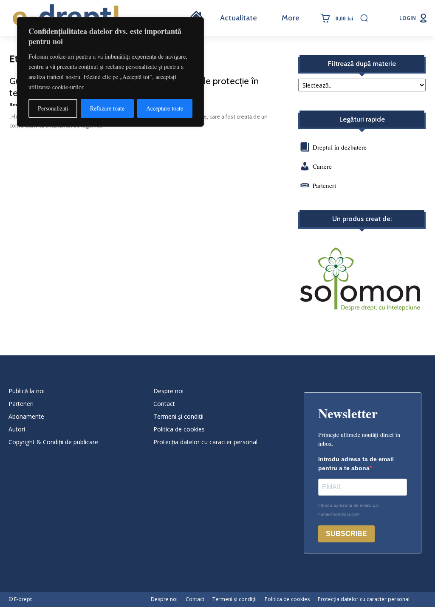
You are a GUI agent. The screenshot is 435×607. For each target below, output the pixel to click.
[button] (364, 18)
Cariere (322, 166)
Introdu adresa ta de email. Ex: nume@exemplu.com (348, 509)
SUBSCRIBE (346, 533)
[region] (110, 72)
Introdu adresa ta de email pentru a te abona (356, 463)
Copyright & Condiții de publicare (53, 442)
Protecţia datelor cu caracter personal (205, 442)
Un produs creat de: (362, 219)
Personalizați (53, 108)
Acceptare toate (164, 108)
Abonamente (26, 416)
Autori (16, 429)
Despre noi (168, 391)
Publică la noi (26, 391)
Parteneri (324, 185)
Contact (164, 404)
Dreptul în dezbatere (339, 147)
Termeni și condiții (178, 416)
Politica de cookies (179, 429)
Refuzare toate (107, 108)
